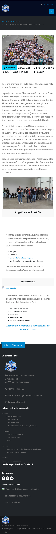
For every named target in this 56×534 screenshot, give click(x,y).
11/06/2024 (10, 68)
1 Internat (5, 458)
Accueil (4, 22)
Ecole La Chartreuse (13, 417)
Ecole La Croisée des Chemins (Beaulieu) (21, 426)
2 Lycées (5, 446)
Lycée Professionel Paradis (16, 452)
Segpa (8, 441)
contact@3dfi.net (22, 495)
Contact (21, 402)
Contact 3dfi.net (12, 502)
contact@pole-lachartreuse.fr (28, 395)
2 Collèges (6, 431)
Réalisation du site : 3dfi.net (41, 529)
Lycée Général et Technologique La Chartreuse (23, 449)
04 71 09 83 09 (48, 5)
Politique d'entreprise (23, 529)
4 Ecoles (5, 413)
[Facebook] (3, 478)
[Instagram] (7, 478)
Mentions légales (7, 529)
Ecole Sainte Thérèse (13, 423)
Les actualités (15, 22)
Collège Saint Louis (13, 438)
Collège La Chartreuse (14, 434)
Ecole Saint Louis (12, 420)
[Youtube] (12, 478)
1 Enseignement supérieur (11, 461)
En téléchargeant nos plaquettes (22, 258)
